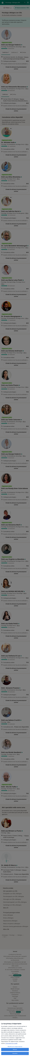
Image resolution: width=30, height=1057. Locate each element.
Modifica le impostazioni (15, 1046)
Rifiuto (15, 1049)
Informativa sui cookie (11, 1043)
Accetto (15, 1053)
